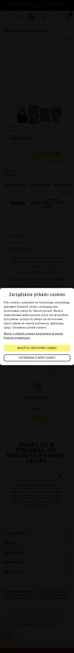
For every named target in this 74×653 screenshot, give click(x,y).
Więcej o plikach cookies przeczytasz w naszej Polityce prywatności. (33, 335)
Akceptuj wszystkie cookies (37, 348)
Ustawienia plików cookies (37, 357)
